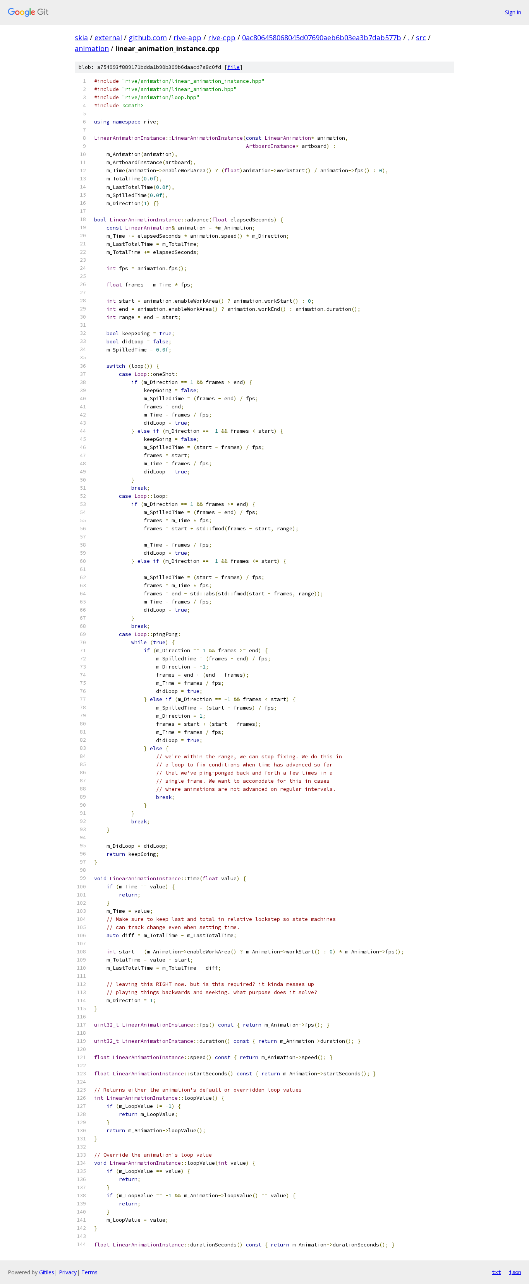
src (421, 37)
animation (92, 48)
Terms (89, 1272)
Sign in (513, 12)
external (108, 37)
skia (81, 37)
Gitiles (46, 1272)
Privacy (68, 1272)
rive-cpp (221, 37)
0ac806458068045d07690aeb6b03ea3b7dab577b (321, 37)
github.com (148, 37)
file (233, 67)
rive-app (187, 37)
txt (496, 1272)
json (515, 1272)
